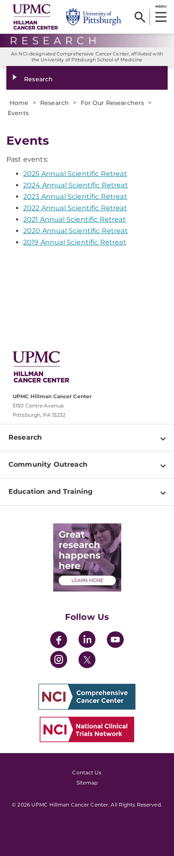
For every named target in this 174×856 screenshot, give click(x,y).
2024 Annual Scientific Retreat (75, 185)
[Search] (140, 17)
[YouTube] (115, 640)
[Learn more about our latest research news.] (87, 557)
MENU (160, 6)
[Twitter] (87, 659)
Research (38, 79)
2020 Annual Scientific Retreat (75, 231)
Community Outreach (47, 464)
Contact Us (86, 772)
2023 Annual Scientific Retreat (75, 197)
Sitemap (87, 782)
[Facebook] (58, 640)
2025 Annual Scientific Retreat (75, 174)
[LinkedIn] (87, 640)
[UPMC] (35, 17)
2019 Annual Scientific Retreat (74, 242)
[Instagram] (58, 660)
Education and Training (50, 491)
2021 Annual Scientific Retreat (74, 219)
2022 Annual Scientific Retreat (75, 208)
